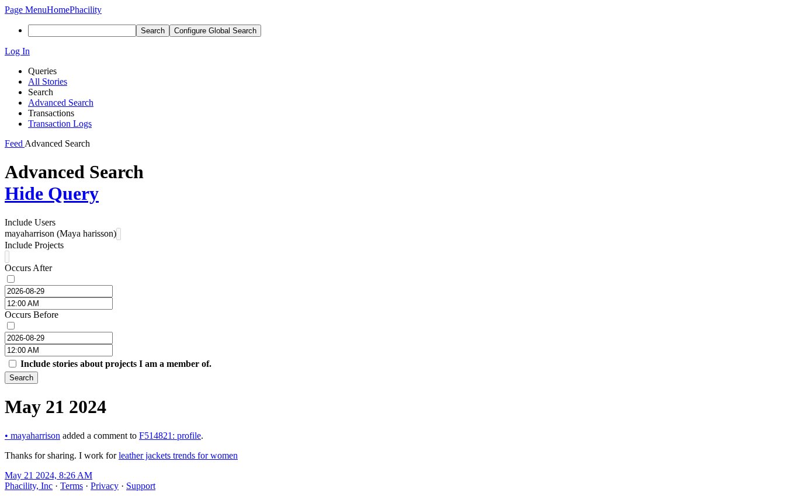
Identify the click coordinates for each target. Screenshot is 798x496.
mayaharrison (32, 435)
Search (21, 377)
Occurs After (28, 268)
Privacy (105, 486)
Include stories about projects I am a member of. (115, 364)
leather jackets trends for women (178, 455)
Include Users (30, 222)
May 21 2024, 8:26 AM (48, 475)
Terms (71, 486)
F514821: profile (170, 435)
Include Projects (34, 245)
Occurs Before (31, 315)
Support (140, 486)
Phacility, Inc (29, 486)
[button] (26, 10)
